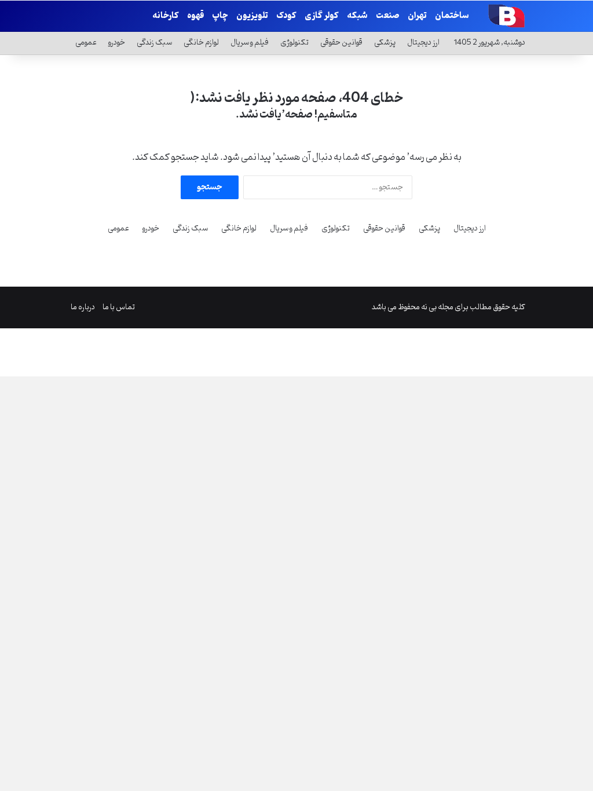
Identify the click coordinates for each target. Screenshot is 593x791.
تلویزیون (252, 16)
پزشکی (385, 42)
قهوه (195, 16)
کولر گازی (322, 16)
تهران (417, 16)
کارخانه (165, 16)
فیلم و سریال (249, 42)
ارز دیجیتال (423, 42)
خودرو (116, 42)
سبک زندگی (154, 42)
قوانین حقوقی (341, 42)
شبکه (357, 16)
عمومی (86, 42)
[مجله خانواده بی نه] (505, 15)
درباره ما (83, 307)
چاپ (220, 16)
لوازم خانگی (201, 42)
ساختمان (452, 16)
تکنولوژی (294, 42)
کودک (286, 16)
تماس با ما (119, 307)
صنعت (388, 16)
